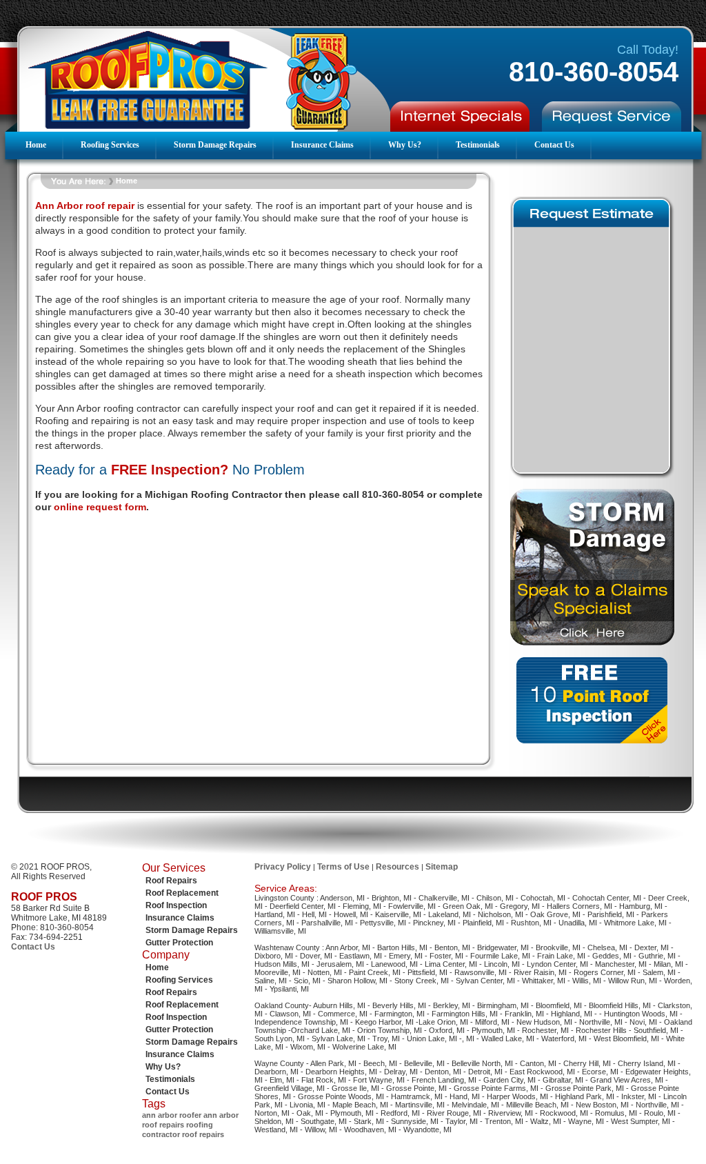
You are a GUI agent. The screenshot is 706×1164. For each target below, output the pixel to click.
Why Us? (404, 145)
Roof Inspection (176, 905)
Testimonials (478, 145)
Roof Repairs (171, 880)
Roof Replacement (182, 893)
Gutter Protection (179, 942)
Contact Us (554, 145)
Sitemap (441, 867)
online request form (100, 506)
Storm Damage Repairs (215, 145)
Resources (397, 867)
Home (36, 145)
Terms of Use (343, 867)
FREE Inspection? (169, 469)
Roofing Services (110, 145)
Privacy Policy (282, 867)
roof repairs (203, 1134)
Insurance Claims (322, 145)
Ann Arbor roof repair (84, 205)
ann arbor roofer (171, 1115)
